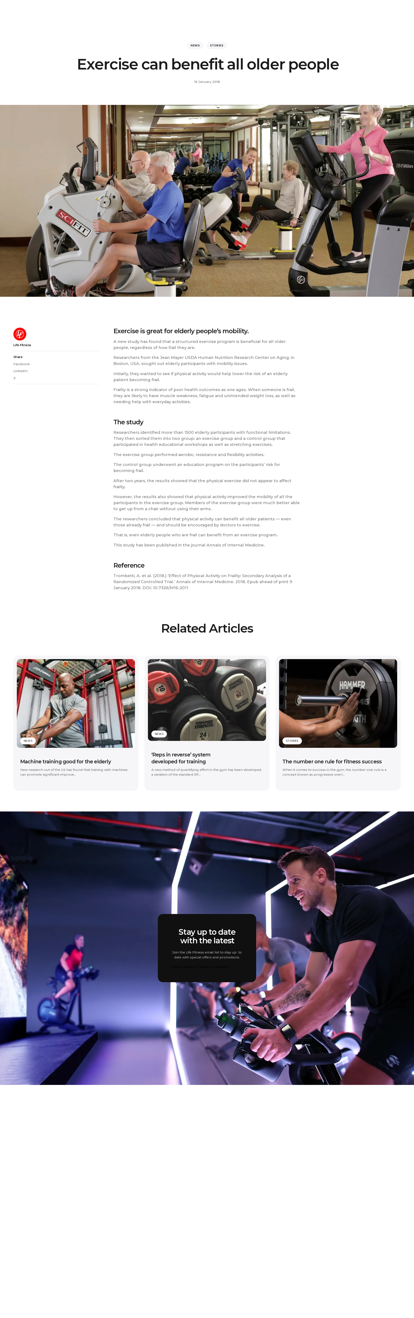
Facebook (21, 364)
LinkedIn (20, 371)
